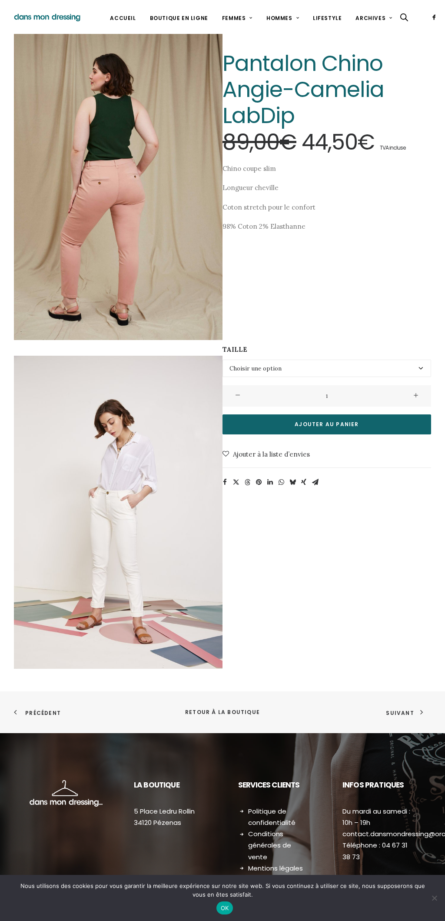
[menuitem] (123, 18)
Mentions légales (275, 868)
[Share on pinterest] (258, 482)
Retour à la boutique (222, 712)
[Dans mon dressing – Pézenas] (47, 17)
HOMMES (279, 18)
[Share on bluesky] (292, 482)
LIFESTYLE (327, 18)
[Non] (434, 898)
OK (225, 907)
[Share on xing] (304, 482)
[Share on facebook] (224, 482)
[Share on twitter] (236, 482)
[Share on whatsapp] (281, 482)
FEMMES (234, 18)
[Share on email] (315, 482)
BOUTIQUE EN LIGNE (179, 18)
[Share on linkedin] (270, 482)
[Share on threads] (247, 482)
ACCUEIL (123, 18)
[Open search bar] (404, 17)
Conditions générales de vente (269, 845)
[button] (435, 17)
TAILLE (234, 349)
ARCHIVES (370, 18)
